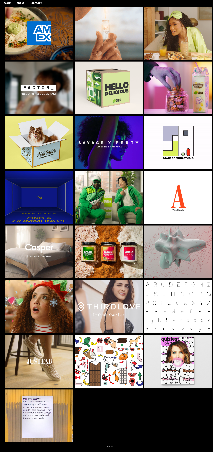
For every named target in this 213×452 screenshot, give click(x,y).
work (7, 3)
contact (36, 3)
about (20, 3)
